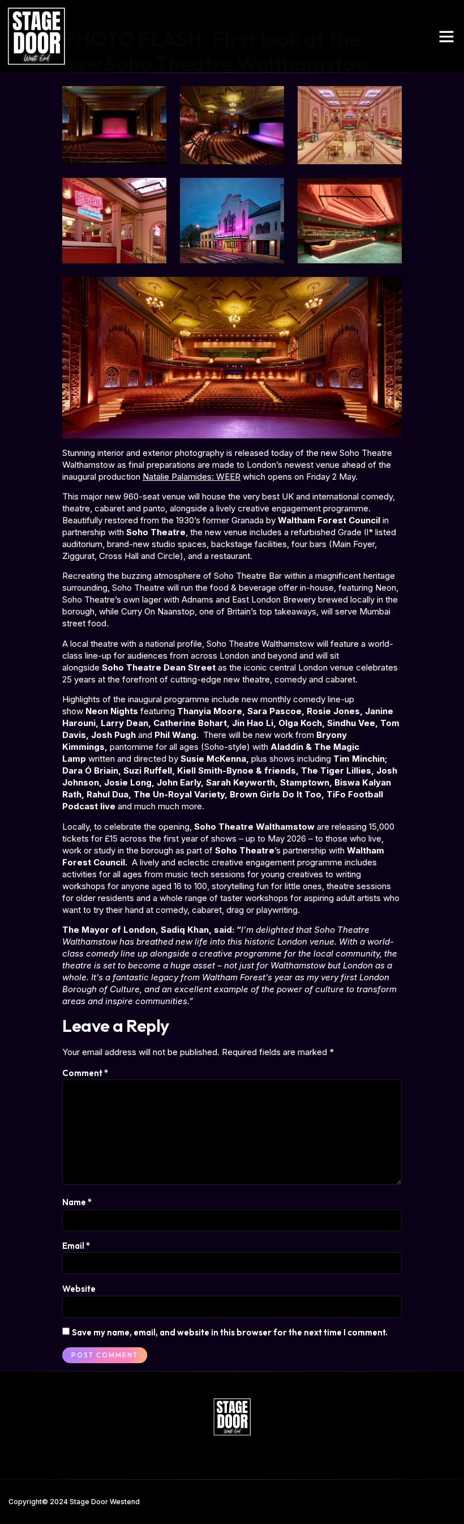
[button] (446, 36)
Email (76, 1245)
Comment (85, 1073)
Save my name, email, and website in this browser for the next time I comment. (230, 1332)
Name (77, 1202)
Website (79, 1288)
